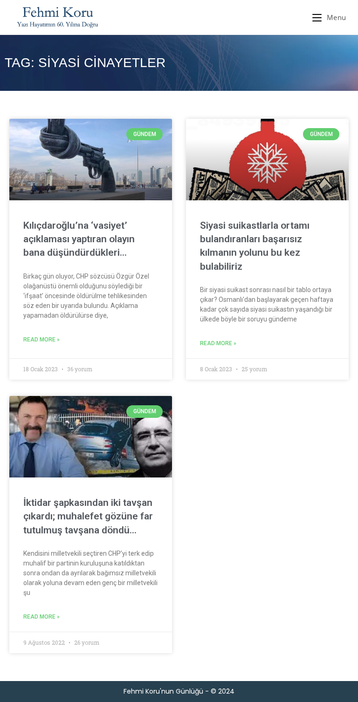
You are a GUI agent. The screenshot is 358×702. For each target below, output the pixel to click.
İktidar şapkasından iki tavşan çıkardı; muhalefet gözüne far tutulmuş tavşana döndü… (88, 516)
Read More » (41, 339)
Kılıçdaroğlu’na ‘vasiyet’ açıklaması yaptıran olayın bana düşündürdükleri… (79, 239)
